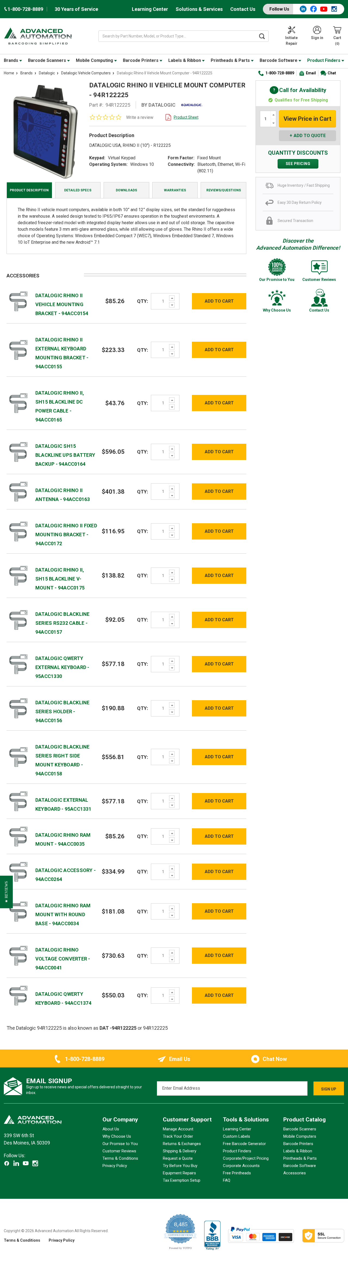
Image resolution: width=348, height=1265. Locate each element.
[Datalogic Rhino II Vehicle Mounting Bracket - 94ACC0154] (18, 300)
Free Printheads (237, 1173)
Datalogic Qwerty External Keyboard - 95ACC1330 (62, 667)
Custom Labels (236, 1136)
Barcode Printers (141, 60)
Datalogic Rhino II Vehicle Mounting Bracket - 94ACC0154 (61, 304)
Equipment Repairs (179, 1173)
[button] (6, 892)
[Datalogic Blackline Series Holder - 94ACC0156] (18, 708)
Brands (11, 60)
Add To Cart (219, 301)
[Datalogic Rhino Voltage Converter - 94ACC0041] (18, 955)
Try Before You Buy (180, 1165)
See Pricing (298, 163)
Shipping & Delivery (179, 1151)
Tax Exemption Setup (181, 1180)
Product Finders (324, 60)
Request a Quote (178, 1158)
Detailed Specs (77, 190)
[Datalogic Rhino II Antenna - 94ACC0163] (18, 491)
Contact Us (242, 9)
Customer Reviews (119, 1151)
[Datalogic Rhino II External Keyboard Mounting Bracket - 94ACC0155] (18, 349)
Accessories (294, 1173)
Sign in (317, 38)
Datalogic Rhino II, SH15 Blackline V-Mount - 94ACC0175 (60, 579)
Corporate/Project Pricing (246, 1158)
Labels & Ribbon (185, 60)
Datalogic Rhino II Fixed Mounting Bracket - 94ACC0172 (66, 534)
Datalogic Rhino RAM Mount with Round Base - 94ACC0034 (63, 914)
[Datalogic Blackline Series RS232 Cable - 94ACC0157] (18, 619)
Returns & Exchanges (182, 1143)
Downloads (126, 190)
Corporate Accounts (241, 1165)
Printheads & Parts (231, 60)
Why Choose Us (116, 1136)
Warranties (175, 190)
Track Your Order (178, 1136)
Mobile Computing (95, 60)
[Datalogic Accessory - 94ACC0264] (18, 871)
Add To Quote (310, 135)
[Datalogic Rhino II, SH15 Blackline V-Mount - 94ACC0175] (18, 575)
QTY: (142, 301)
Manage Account (178, 1129)
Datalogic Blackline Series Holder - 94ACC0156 (62, 711)
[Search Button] (262, 36)
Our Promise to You (120, 1143)
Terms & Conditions (120, 1158)
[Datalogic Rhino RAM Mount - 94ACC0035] (18, 836)
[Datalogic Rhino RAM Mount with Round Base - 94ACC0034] (18, 911)
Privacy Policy (114, 1165)
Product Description (29, 190)
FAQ (226, 1180)
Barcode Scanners (47, 60)
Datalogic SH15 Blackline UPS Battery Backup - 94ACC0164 (65, 455)
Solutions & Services (199, 9)
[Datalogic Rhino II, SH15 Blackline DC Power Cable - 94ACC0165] (18, 402)
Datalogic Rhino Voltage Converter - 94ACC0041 (62, 959)
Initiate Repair (291, 41)
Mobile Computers (299, 1136)
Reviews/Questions (223, 190)
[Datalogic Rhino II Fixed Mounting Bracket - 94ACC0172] (18, 531)
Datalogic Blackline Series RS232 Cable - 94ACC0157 (62, 623)
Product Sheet (186, 117)
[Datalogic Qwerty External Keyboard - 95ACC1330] (18, 663)
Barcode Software (279, 60)
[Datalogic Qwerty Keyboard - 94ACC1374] (18, 995)
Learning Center (150, 9)
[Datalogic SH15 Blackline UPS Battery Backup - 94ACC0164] (18, 451)
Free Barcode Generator (244, 1143)
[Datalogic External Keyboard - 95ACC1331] (18, 800)
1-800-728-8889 (279, 73)
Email (311, 73)
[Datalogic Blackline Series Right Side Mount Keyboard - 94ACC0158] (18, 756)
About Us (110, 1129)
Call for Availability (298, 90)
